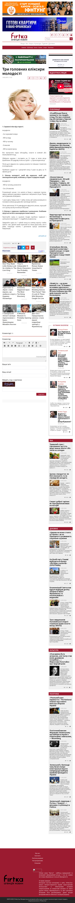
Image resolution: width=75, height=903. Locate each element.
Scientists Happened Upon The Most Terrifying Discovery (23, 292)
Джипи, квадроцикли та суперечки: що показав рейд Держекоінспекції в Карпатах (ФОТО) (60, 146)
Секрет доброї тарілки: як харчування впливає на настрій (60, 503)
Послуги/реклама (37, 860)
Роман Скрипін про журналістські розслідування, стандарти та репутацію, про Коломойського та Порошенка (60, 99)
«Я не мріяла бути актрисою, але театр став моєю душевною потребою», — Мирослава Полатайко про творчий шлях (61, 659)
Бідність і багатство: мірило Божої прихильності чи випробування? (64, 418)
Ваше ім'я (6, 364)
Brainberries (9, 273)
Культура (37, 43)
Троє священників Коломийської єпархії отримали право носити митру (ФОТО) (60, 622)
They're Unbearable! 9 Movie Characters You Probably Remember (24, 268)
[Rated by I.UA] (37, 870)
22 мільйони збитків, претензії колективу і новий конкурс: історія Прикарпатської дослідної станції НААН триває (60, 252)
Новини (24, 47)
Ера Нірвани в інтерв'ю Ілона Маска (64, 333)
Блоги (36, 47)
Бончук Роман (63, 330)
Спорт (45, 47)
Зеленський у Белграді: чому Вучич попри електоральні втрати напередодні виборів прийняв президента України (60, 770)
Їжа (27, 43)
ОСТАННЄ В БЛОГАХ (60, 325)
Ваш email (6, 372)
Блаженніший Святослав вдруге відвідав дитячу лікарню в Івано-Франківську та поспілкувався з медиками (60, 592)
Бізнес (40, 47)
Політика (50, 47)
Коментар (6, 339)
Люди (22, 43)
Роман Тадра (62, 412)
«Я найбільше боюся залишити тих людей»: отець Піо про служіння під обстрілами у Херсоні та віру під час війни (60, 117)
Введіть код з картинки (12, 380)
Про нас (37, 853)
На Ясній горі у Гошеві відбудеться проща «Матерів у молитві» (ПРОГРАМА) (59, 562)
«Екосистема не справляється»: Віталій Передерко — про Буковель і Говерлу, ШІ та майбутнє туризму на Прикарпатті (60, 182)
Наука (31, 43)
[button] (5, 342)
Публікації (30, 47)
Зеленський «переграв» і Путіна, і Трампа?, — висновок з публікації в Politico (60, 804)
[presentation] (5, 342)
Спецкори (37, 863)
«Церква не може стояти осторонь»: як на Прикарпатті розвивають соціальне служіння (60, 535)
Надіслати (41, 394)
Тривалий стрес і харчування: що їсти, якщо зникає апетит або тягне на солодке (60, 447)
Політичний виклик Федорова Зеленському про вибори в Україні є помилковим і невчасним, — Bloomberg (61, 734)
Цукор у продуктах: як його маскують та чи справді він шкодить (59, 476)
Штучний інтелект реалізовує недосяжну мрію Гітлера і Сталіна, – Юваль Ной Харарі (64, 360)
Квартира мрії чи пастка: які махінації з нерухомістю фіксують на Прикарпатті (60, 217)
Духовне (51, 43)
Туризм (45, 43)
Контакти (37, 856)
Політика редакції (37, 858)
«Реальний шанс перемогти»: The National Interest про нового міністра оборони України (60, 701)
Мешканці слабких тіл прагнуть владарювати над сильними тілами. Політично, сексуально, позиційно (64, 392)
